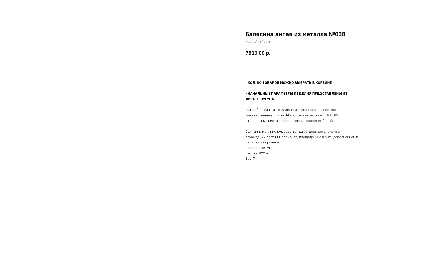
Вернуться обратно (25, 7)
